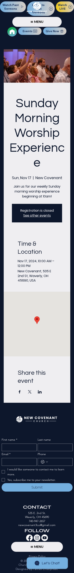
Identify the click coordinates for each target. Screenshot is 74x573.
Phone (42, 454)
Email (6, 454)
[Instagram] (37, 537)
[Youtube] (44, 537)
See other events (37, 215)
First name (9, 439)
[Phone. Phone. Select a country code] (44, 461)
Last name (44, 439)
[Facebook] (29, 537)
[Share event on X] (30, 391)
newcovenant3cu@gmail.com (37, 525)
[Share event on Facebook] (20, 391)
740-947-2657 (37, 521)
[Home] (12, 31)
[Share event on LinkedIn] (40, 391)
